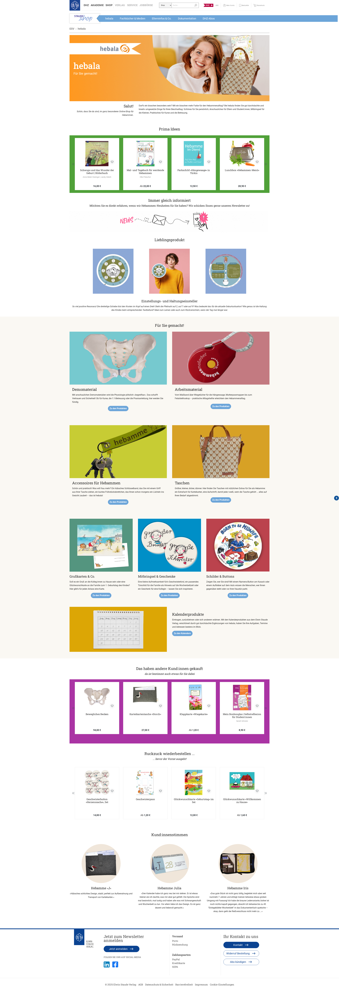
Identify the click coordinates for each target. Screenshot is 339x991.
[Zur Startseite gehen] (75, 5)
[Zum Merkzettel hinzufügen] (112, 162)
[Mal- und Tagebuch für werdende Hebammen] (97, 153)
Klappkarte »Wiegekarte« (194, 714)
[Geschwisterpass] (145, 782)
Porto (175, 940)
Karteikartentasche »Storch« (145, 714)
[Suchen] (196, 5)
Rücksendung (180, 944)
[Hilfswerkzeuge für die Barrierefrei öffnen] (336, 498)
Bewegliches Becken (97, 714)
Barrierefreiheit (184, 984)
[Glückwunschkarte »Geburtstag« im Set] (194, 782)
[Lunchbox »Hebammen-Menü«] (194, 153)
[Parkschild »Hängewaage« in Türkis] (145, 153)
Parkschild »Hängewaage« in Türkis (145, 171)
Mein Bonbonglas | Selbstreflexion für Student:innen (242, 715)
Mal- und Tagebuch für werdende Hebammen (97, 171)
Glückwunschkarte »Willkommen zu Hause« (242, 801)
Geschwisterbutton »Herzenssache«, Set (97, 801)
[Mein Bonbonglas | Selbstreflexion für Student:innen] (242, 697)
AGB (140, 984)
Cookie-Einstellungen (222, 984)
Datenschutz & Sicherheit (159, 984)
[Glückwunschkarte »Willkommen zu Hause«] (242, 782)
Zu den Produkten (118, 408)
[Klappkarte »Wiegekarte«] (194, 697)
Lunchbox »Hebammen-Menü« (194, 170)
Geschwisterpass (145, 799)
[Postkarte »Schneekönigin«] (242, 153)
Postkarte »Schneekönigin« (242, 170)
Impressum (201, 984)
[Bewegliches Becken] (97, 697)
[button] (86, 5)
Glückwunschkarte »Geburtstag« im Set (194, 801)
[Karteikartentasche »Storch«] (145, 697)
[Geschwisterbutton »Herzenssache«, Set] (97, 782)
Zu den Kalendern (182, 633)
